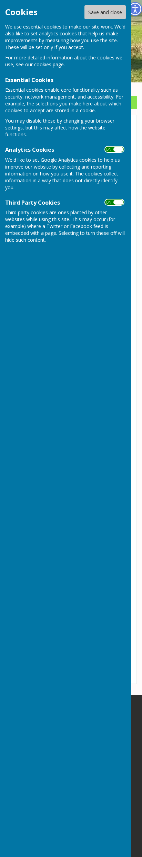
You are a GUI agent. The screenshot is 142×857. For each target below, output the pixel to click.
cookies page (49, 64)
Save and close (105, 12)
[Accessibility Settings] (135, 9)
